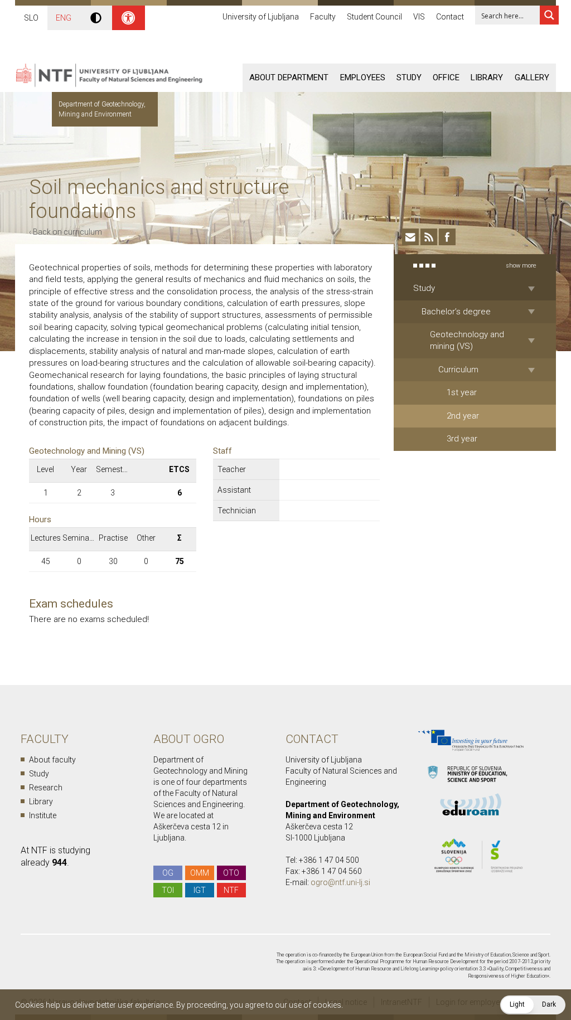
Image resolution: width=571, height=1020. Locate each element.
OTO (231, 872)
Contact (450, 16)
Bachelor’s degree (456, 312)
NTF (231, 890)
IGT (199, 890)
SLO (31, 17)
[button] (532, 1004)
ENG (63, 17)
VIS (419, 16)
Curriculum (458, 370)
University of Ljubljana (260, 16)
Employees (362, 77)
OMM (199, 872)
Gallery (532, 77)
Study (409, 77)
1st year (462, 392)
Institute (42, 815)
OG (167, 872)
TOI (168, 890)
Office (446, 77)
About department (288, 77)
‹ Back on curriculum (65, 231)
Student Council (374, 16)
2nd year (463, 416)
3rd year (462, 439)
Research (45, 787)
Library (487, 77)
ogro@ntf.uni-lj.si (340, 882)
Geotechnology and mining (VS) (467, 340)
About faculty (52, 759)
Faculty (323, 16)
